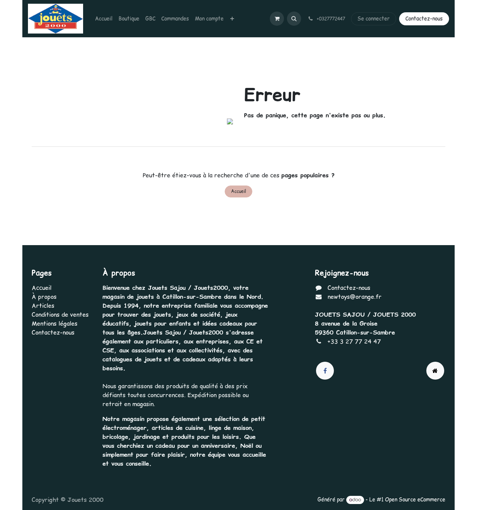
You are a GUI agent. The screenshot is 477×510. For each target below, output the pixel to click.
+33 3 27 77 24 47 (354, 341)
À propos (44, 296)
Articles (43, 305)
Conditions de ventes (60, 314)
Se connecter (373, 18)
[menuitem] (104, 19)
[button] (294, 19)
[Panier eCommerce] (277, 19)
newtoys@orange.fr (355, 296)
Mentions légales (55, 323)
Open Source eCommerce (415, 499)
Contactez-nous (424, 18)
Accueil (238, 191)
